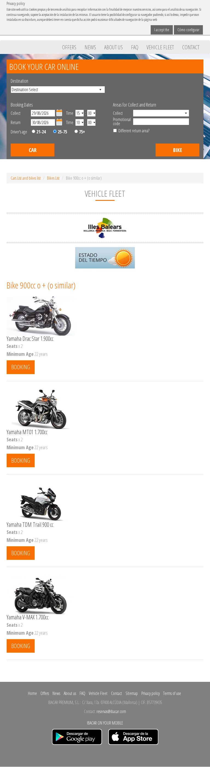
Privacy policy (150, 693)
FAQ (134, 47)
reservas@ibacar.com (111, 711)
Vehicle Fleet (160, 47)
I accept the (161, 29)
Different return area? (133, 131)
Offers (69, 47)
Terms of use (172, 693)
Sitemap (132, 693)
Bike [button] (177, 150)
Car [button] (32, 150)
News (90, 47)
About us (113, 47)
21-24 (40, 132)
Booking (20, 367)
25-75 (62, 132)
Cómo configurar (188, 29)
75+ (81, 132)
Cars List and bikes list (26, 178)
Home (32, 693)
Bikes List (53, 178)
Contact (190, 47)
